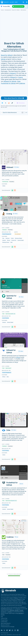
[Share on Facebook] (2, 103)
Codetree (22, 83)
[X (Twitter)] (4, 630)
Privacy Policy (4, 620)
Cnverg (20, 77)
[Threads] (12, 630)
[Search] (23, 2)
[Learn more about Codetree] (3, 537)
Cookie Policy (4, 621)
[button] (16, 167)
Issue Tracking (5, 318)
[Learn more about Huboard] (3, 167)
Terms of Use (4, 618)
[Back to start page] (2, 2)
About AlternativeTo (6, 623)
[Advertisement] (14, 25)
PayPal (2, 614)
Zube (18, 81)
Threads (21, 610)
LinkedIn (10, 611)
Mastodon (12, 610)
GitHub (3, 59)
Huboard (13, 73)
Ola (11, 597)
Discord (18, 608)
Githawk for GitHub (10, 81)
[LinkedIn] (18, 630)
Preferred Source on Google (7, 626)
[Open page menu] (26, 2)
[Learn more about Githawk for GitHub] (3, 350)
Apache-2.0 (13, 500)
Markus (16, 597)
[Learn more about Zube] (3, 430)
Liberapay (20, 613)
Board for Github (6, 55)
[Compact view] (24, 112)
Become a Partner (5, 625)
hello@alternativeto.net (6, 608)
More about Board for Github (13, 98)
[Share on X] (5, 103)
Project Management (6, 234)
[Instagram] (15, 630)
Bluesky (17, 610)
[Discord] (1, 630)
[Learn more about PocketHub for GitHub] (3, 483)
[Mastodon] (7, 630)
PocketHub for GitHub (8, 83)
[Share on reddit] (9, 103)
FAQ (2, 616)
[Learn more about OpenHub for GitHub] (3, 296)
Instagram (3, 611)
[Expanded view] (22, 112)
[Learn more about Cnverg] (3, 214)
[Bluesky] (9, 630)
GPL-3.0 (13, 313)
